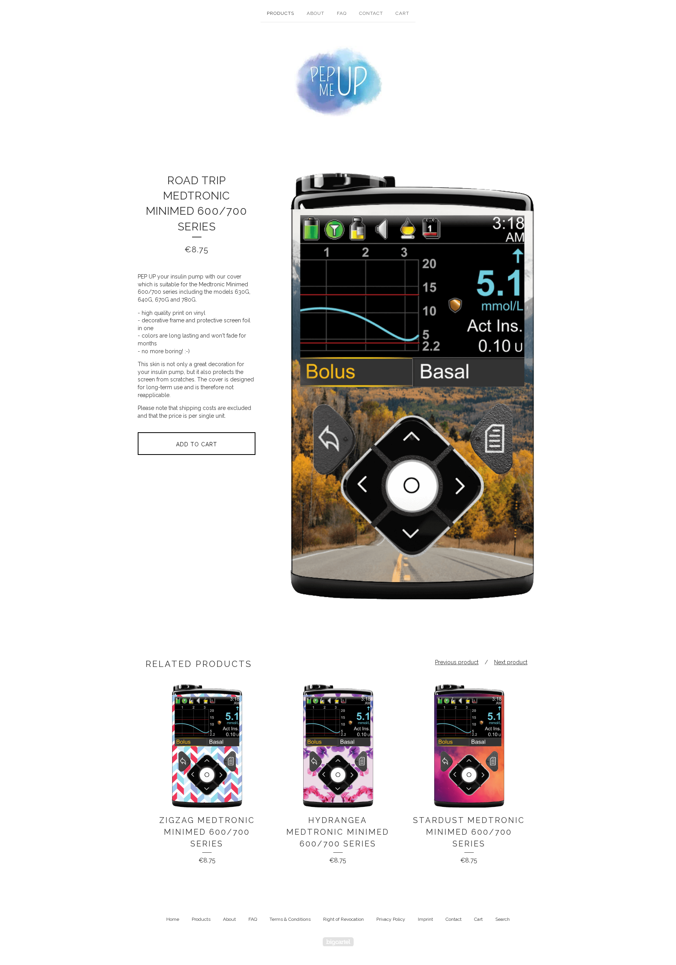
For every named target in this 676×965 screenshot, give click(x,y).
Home (172, 919)
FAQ (342, 13)
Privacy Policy (390, 919)
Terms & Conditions (290, 919)
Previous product (456, 662)
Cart (402, 13)
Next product (510, 662)
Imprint (425, 919)
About (315, 13)
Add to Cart (196, 444)
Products (280, 13)
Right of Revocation (343, 919)
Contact (371, 13)
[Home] (338, 81)
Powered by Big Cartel (338, 941)
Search (502, 919)
